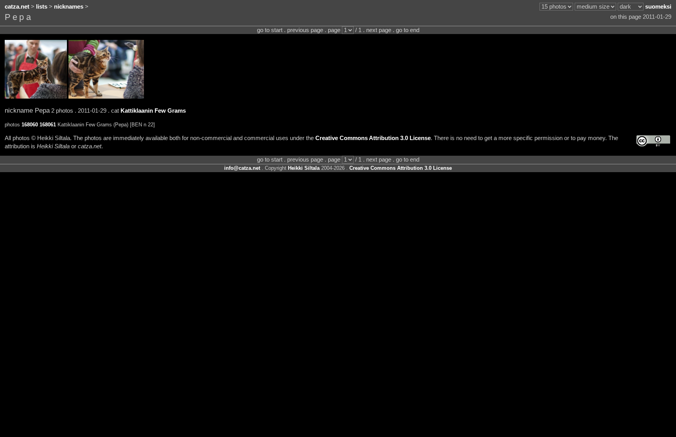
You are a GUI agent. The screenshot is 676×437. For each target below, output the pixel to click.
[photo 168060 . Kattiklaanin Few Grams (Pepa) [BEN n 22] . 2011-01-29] (36, 97)
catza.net (17, 7)
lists (41, 7)
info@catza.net (242, 168)
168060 (30, 125)
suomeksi (658, 7)
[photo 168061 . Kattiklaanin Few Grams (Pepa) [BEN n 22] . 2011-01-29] (106, 97)
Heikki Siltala (304, 168)
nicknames (68, 7)
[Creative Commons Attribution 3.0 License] (653, 141)
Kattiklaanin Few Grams (153, 111)
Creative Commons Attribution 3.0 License (373, 138)
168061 (48, 125)
